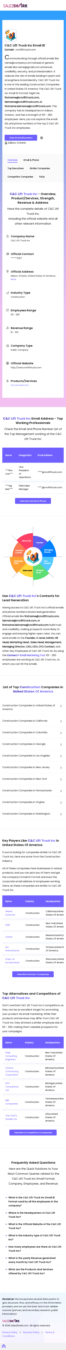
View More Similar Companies (33, 974)
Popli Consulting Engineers (11, 1056)
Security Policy (31, 1332)
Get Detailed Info (20, 385)
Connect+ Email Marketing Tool (26, 655)
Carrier (9, 936)
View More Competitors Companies (33, 1132)
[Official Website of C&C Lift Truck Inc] (41, 137)
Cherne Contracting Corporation (11, 1071)
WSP (7, 925)
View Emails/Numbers (20, 137)
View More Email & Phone (33, 501)
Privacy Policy (9, 1332)
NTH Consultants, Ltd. (12, 1087)
